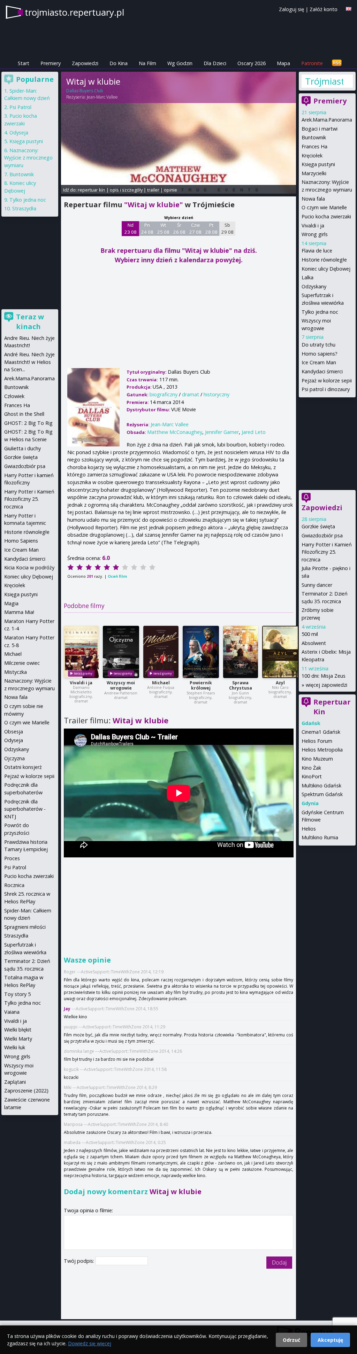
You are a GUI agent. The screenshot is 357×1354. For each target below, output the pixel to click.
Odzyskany (314, 286)
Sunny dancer (317, 585)
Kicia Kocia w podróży (29, 567)
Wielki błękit (17, 1029)
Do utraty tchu (318, 344)
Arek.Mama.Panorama (327, 119)
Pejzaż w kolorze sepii (327, 380)
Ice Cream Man (319, 362)
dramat (190, 394)
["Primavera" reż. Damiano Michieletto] (81, 652)
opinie (170, 190)
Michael (161, 683)
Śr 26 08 (179, 228)
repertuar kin (91, 190)
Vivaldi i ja (81, 683)
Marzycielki (314, 173)
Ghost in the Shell (24, 414)
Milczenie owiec (22, 663)
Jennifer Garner (222, 432)
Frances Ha (314, 146)
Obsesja (13, 731)
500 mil (310, 634)
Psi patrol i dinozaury (326, 389)
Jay (67, 1009)
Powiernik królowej (201, 685)
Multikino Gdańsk (321, 785)
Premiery (50, 63)
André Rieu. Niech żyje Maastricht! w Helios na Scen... (29, 362)
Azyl (280, 683)
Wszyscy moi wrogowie (121, 685)
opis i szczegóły (126, 190)
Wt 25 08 (163, 228)
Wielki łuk (14, 1047)
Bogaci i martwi (319, 128)
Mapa (283, 63)
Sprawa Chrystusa (240, 685)
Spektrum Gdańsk (322, 794)
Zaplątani (15, 1082)
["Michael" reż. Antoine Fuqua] (160, 652)
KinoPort (312, 776)
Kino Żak (311, 767)
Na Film (147, 63)
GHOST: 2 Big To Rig (28, 423)
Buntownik (314, 137)
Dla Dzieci (215, 63)
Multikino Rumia (320, 837)
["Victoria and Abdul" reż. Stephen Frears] (201, 652)
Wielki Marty (18, 1038)
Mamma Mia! (19, 612)
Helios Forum (317, 741)
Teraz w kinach (30, 321)
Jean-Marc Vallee (102, 97)
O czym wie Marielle (324, 207)
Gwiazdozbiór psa (322, 535)
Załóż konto (323, 9)
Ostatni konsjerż (23, 767)
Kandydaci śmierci (322, 371)
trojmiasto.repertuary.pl (74, 12)
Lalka (307, 277)
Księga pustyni (318, 164)
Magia (11, 603)
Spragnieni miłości (25, 927)
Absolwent (314, 643)
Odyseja (18, 132)
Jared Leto (254, 432)
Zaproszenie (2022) (26, 1090)
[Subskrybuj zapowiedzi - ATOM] (336, 63)
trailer (153, 190)
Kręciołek (312, 155)
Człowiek (14, 396)
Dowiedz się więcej (89, 1343)
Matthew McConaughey (174, 432)
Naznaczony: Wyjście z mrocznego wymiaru (28, 158)
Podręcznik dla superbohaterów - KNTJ (25, 809)
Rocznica (14, 885)
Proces (12, 858)
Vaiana (12, 1012)
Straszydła (24, 208)
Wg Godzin (179, 63)
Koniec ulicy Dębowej (326, 268)
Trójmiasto (324, 81)
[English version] (348, 9)
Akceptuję (330, 1340)
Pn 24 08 (147, 228)
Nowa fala (313, 198)
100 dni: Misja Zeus (323, 675)
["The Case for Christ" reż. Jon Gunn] (240, 652)
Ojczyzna (14, 758)
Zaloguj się (291, 9)
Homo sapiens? (319, 353)
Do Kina (118, 63)
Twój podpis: (80, 1261)
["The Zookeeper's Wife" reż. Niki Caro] (280, 652)
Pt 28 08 (211, 228)
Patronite (312, 63)
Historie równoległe (324, 259)
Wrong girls (315, 234)
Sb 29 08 (227, 228)
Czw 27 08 (195, 228)
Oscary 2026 (251, 63)
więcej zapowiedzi (326, 685)
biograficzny (163, 394)
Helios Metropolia (322, 749)
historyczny (216, 394)
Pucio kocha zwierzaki (326, 216)
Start (23, 63)
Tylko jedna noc (320, 312)
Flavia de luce (317, 250)
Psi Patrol (20, 107)
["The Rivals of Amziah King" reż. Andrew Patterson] (121, 652)
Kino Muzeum (317, 758)
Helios (309, 828)
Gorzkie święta (318, 526)
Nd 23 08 (130, 228)
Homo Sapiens (21, 540)
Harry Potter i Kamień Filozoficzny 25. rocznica (327, 552)
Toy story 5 (17, 994)
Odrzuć (291, 1340)
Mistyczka (15, 672)
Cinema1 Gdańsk (321, 732)
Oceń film (117, 576)
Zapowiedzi (85, 63)
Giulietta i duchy (22, 448)
